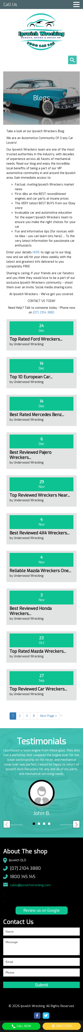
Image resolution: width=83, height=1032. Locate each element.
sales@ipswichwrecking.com (30, 885)
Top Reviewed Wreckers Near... (40, 495)
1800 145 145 (22, 877)
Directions (63, 1026)
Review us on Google (41, 910)
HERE (36, 252)
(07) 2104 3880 (43, 312)
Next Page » (48, 716)
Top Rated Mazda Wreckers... (38, 651)
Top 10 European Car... (31, 377)
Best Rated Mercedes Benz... (37, 414)
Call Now (23, 1026)
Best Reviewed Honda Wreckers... (31, 611)
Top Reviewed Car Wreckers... (38, 689)
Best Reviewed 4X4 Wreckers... (40, 533)
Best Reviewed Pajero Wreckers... (31, 454)
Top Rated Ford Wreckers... (36, 339)
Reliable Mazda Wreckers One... (40, 571)
